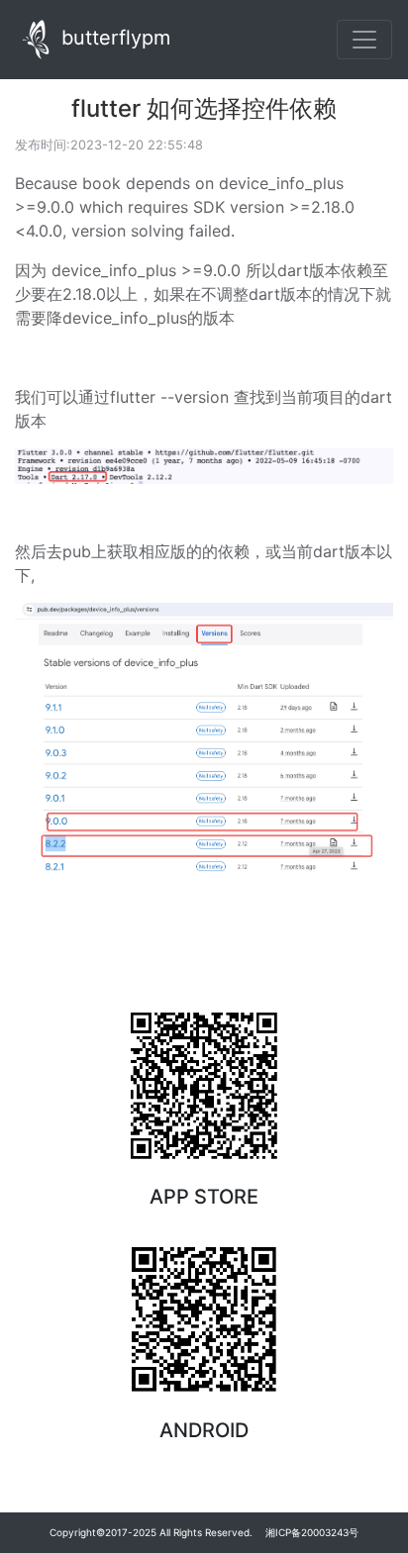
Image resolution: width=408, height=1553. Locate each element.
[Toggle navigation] (364, 39)
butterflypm (112, 37)
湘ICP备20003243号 (311, 1532)
